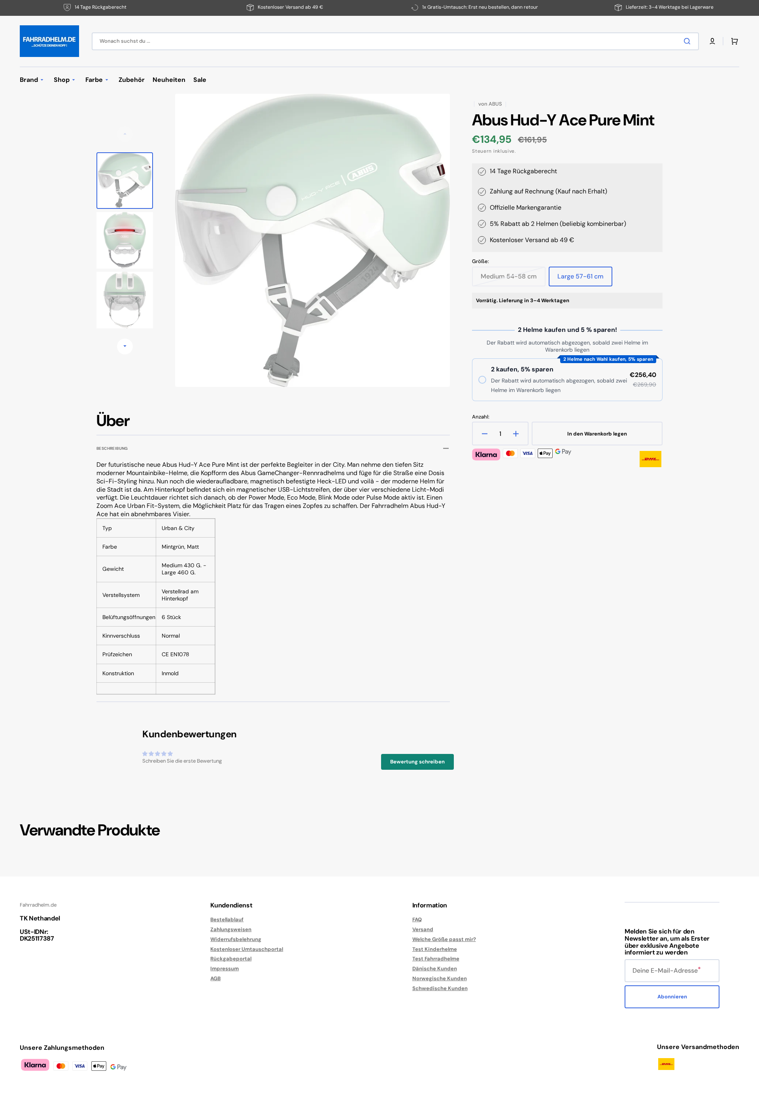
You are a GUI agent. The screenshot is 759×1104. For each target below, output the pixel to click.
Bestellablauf (227, 920)
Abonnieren (672, 996)
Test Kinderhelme (434, 949)
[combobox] (395, 41)
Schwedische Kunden (440, 988)
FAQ (417, 920)
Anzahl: (480, 417)
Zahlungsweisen (230, 929)
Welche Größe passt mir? (444, 939)
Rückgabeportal (230, 958)
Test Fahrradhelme (435, 958)
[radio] (567, 379)
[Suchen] (688, 41)
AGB (215, 978)
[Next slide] (125, 346)
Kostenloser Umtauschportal (246, 949)
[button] (712, 41)
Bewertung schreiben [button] (417, 761)
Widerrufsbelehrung (235, 939)
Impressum (224, 968)
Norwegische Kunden (439, 978)
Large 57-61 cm (584, 279)
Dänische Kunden (434, 968)
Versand (422, 929)
